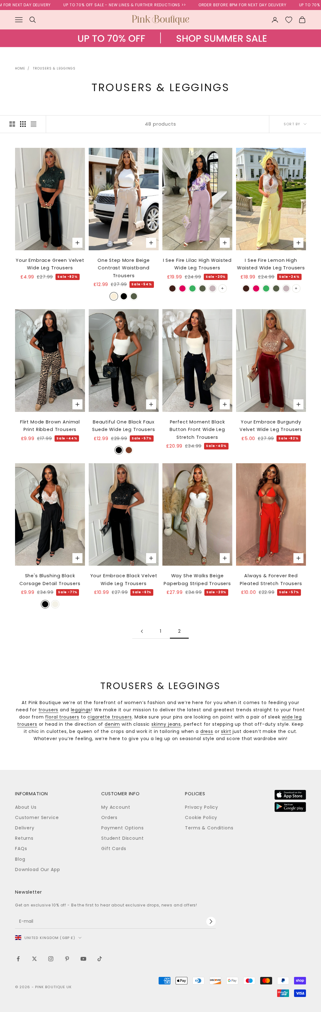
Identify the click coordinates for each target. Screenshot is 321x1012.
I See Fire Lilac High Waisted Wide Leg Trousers (197, 264)
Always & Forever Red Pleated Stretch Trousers (271, 579)
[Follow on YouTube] (83, 959)
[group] (160, 44)
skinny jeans (166, 724)
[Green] (192, 288)
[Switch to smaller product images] (23, 124)
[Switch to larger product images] (12, 124)
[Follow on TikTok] (100, 959)
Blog (20, 859)
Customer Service (37, 817)
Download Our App (37, 869)
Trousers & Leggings (54, 68)
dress (206, 731)
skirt (226, 731)
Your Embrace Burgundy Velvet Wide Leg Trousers (271, 426)
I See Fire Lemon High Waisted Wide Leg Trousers (271, 264)
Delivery (24, 828)
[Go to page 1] (141, 631)
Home (20, 68)
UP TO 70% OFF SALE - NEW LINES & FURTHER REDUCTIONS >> (106, 5)
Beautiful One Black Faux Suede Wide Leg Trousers (123, 426)
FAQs (21, 848)
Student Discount (122, 838)
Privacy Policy (201, 807)
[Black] (123, 296)
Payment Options (122, 828)
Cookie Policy (201, 817)
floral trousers (62, 717)
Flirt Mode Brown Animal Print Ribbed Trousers (50, 426)
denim (112, 724)
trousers (49, 710)
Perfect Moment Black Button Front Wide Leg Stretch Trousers (197, 429)
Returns (24, 838)
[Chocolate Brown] (172, 288)
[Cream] (55, 604)
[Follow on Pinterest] (67, 959)
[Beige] (113, 296)
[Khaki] (133, 296)
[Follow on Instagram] (51, 959)
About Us (26, 807)
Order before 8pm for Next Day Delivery (224, 5)
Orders (109, 817)
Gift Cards (113, 848)
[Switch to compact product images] (33, 124)
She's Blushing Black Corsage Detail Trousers (49, 579)
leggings (81, 710)
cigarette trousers (109, 717)
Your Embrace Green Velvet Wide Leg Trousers (50, 264)
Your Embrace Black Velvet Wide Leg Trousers (123, 579)
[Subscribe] (211, 921)
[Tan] (128, 450)
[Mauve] (212, 288)
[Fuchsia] (182, 288)
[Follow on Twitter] (34, 959)
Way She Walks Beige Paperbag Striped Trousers (197, 579)
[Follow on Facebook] (18, 959)
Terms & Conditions (209, 828)
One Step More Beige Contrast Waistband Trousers (123, 268)
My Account (115, 807)
